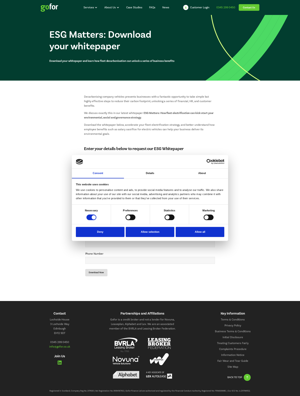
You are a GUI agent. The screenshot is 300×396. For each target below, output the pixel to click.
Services (89, 7)
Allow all (200, 231)
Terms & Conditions (233, 319)
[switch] (130, 217)
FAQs (152, 7)
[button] (90, 7)
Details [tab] (150, 173)
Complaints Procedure (233, 349)
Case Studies (134, 7)
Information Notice (232, 355)
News (165, 7)
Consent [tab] (98, 173)
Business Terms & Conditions (233, 331)
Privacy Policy (232, 325)
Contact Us (249, 7)
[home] (49, 7)
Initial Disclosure (233, 337)
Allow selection (150, 231)
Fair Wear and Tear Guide (232, 361)
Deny (100, 231)
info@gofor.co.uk (59, 346)
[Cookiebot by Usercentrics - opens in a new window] (209, 161)
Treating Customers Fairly (233, 343)
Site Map (232, 367)
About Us (110, 7)
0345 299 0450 (225, 7)
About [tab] (202, 173)
